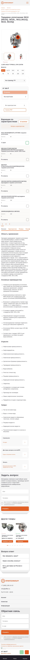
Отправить (5, 508)
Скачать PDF (8, 110)
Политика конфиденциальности (8, 644)
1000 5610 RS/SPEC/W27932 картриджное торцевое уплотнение (13, 197)
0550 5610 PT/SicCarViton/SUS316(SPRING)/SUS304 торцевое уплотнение (12, 166)
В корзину (20, 541)
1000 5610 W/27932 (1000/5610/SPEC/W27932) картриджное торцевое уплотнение (13, 182)
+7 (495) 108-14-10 (7, 585)
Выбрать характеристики (17, 126)
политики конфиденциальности (13, 504)
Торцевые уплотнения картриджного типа (10, 11)
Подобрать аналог (7, 541)
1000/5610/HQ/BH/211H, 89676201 (10, 211)
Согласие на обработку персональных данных (12, 646)
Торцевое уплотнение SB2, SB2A (21, 536)
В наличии (23, 121)
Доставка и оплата (6, 653)
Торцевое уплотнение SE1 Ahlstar (7, 536)
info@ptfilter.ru (5, 589)
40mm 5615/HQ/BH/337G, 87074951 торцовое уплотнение (13, 133)
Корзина (25, 658)
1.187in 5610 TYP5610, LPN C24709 (12, 64)
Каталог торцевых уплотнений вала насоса (10, 9)
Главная (3, 7)
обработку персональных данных (20, 502)
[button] (2, 56)
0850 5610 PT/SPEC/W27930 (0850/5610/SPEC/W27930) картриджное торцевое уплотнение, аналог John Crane (13, 150)
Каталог (9, 7)
